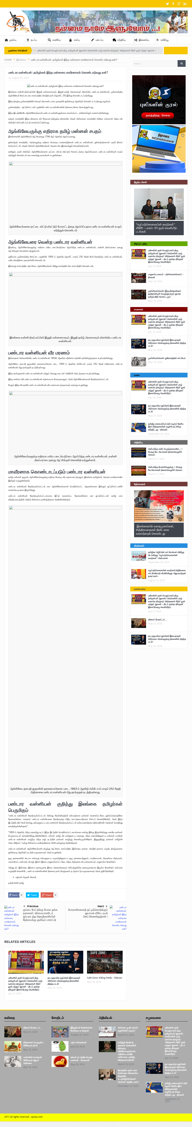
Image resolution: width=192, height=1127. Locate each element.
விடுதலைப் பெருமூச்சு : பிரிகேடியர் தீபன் (33, 1044)
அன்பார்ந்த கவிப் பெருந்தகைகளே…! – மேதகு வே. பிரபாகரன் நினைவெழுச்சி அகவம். (165, 451)
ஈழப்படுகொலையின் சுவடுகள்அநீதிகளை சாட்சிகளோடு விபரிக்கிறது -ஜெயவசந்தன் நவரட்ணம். (167, 573)
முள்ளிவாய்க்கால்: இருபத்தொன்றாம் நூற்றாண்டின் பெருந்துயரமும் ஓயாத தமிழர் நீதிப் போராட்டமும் (164, 293)
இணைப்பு (144, 39)
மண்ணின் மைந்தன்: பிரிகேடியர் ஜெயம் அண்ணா (32, 1060)
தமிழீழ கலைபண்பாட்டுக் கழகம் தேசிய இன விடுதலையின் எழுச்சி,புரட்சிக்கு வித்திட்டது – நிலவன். (166, 426)
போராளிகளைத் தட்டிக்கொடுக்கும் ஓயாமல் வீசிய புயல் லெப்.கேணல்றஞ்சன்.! (88, 913)
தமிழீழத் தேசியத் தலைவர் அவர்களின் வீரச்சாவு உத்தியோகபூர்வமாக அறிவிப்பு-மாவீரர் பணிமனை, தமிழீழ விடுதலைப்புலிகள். (127, 1051)
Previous (32, 906)
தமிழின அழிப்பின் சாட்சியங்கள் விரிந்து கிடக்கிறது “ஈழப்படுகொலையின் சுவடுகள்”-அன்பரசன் (166, 554)
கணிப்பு (56, 39)
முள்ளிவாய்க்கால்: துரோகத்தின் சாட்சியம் (167, 358)
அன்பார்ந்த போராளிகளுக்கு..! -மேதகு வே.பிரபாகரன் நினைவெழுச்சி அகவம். (165, 468)
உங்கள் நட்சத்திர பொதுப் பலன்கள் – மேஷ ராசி (81, 1059)
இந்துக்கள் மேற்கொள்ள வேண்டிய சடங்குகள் (81, 1029)
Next (101, 906)
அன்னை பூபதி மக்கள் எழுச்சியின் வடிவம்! (128, 1029)
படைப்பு (99, 39)
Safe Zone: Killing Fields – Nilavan (104, 977)
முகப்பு (12, 39)
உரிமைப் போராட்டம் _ (157, 619)
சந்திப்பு (122, 39)
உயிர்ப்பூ (165, 39)
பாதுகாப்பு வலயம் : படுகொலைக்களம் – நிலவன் (166, 276)
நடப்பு (34, 39)
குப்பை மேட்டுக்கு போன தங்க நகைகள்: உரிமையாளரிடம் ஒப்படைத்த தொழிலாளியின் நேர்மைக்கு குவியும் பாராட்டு (40, 915)
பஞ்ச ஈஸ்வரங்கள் (78, 1042)
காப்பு (77, 39)
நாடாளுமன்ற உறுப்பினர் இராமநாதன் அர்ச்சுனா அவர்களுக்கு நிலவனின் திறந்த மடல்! (64, 980)
